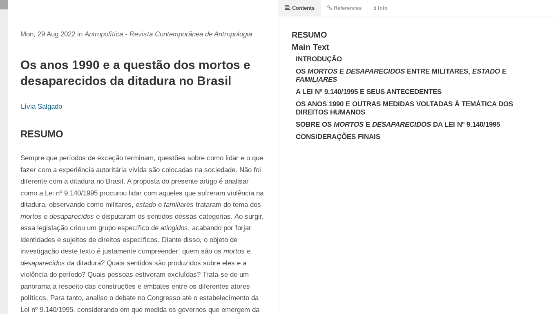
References (347, 8)
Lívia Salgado (41, 106)
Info (382, 8)
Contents (302, 8)
